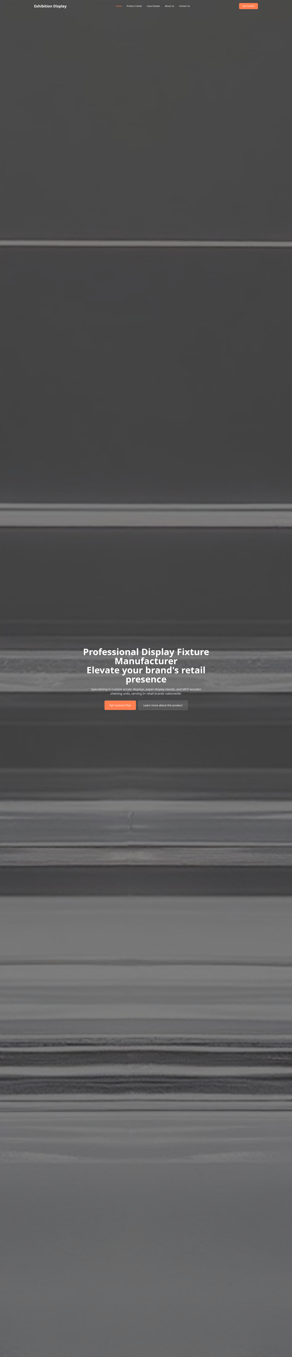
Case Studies (153, 6)
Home (119, 6)
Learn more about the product (162, 705)
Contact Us (184, 6)
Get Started (248, 6)
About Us (169, 6)
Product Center (134, 6)
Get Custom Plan (120, 705)
